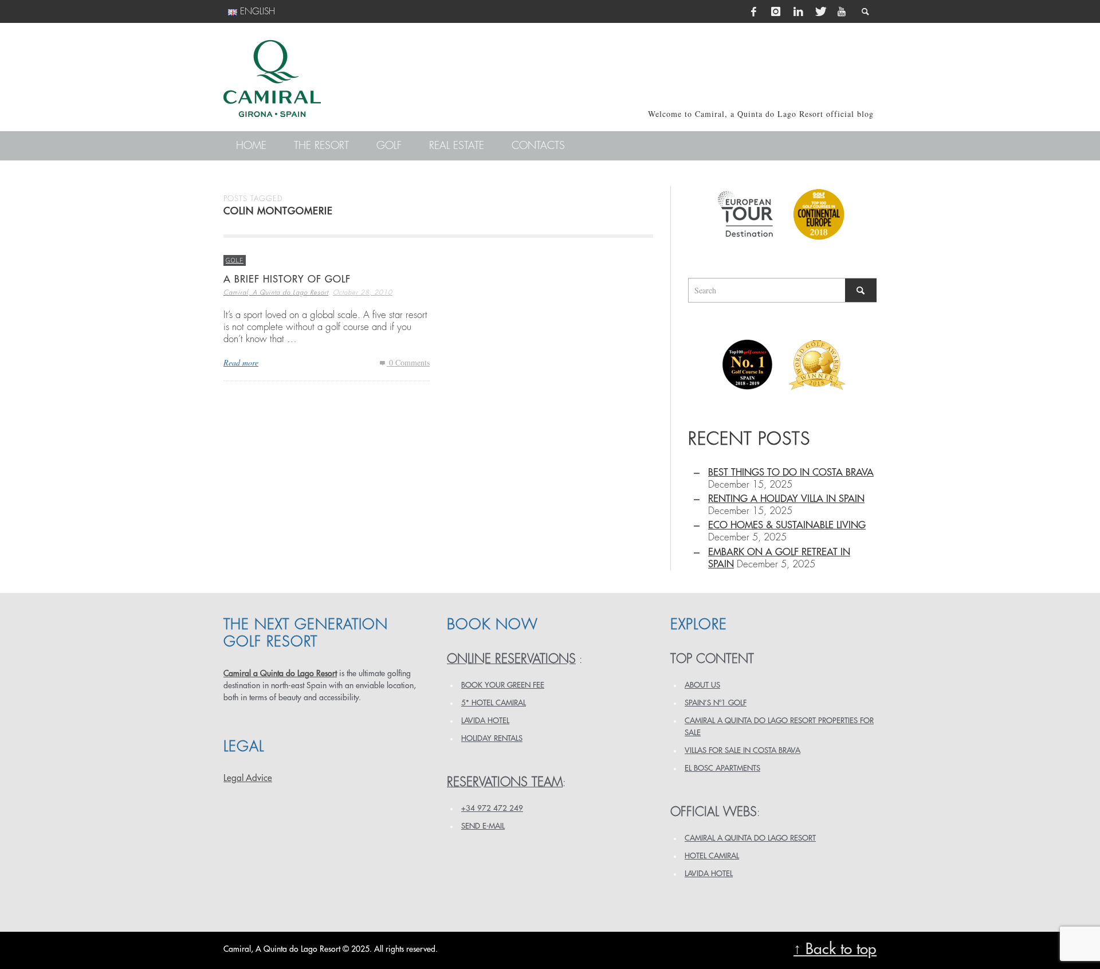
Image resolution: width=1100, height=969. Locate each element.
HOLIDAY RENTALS (491, 738)
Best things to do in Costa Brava (791, 472)
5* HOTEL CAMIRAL (493, 703)
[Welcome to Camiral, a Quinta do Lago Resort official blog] (272, 78)
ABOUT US (702, 685)
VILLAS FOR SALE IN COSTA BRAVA (742, 750)
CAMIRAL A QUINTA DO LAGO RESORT (750, 838)
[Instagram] (776, 11)
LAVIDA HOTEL (485, 720)
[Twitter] (820, 11)
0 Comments (408, 362)
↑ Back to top (835, 949)
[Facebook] (754, 11)
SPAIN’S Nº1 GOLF (716, 703)
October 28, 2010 (362, 292)
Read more (240, 362)
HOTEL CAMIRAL (712, 856)
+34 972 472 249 (492, 808)
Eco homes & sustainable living (787, 525)
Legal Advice (247, 778)
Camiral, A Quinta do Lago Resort (275, 292)
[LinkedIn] (798, 11)
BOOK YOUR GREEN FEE (502, 685)
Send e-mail (483, 826)
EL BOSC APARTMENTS (722, 768)
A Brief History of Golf (287, 279)
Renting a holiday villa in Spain (786, 499)
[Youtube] (841, 11)
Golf (234, 260)
